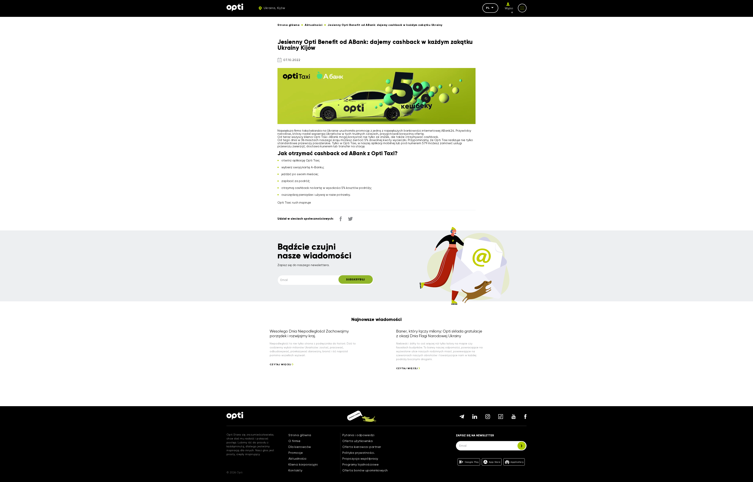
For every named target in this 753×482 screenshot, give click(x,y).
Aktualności (297, 458)
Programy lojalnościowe (360, 464)
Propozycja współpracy (360, 458)
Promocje (295, 453)
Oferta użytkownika (357, 441)
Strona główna (299, 435)
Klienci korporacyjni (303, 464)
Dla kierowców (299, 447)
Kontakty (295, 470)
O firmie (294, 441)
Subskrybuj (355, 279)
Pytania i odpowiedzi (358, 435)
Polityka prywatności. (358, 453)
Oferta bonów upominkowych (365, 470)
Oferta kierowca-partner (361, 447)
